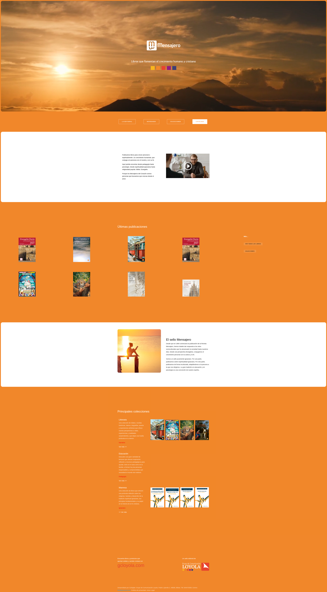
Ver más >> (123, 447)
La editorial (127, 121)
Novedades (151, 121)
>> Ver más (123, 512)
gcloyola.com (131, 565)
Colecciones (175, 121)
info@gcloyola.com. (124, 590)
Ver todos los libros (253, 243)
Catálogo (200, 121)
